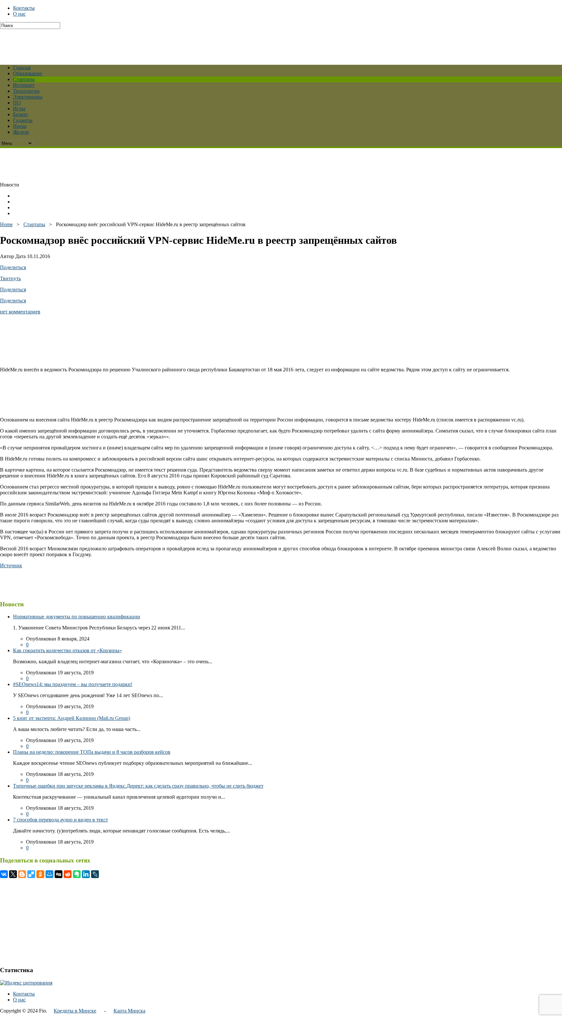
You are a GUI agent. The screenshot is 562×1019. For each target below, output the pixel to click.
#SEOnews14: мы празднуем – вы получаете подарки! (72, 684)
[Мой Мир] (49, 874)
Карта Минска (129, 1010)
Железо (21, 132)
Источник (11, 565)
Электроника (27, 97)
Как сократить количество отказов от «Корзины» (67, 650)
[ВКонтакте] (4, 874)
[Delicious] (31, 874)
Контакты (24, 8)
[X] (13, 874)
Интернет (23, 85)
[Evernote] (77, 874)
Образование (27, 73)
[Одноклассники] (40, 874)
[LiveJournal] (95, 874)
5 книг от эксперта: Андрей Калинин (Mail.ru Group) (71, 718)
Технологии (26, 91)
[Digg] (58, 874)
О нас (19, 14)
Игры (19, 108)
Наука (19, 126)
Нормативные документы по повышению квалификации (76, 616)
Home (6, 224)
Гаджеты (23, 120)
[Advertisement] (157, 43)
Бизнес (20, 114)
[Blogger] (22, 874)
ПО (17, 102)
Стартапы (24, 79)
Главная (22, 67)
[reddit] (68, 874)
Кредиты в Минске (75, 1010)
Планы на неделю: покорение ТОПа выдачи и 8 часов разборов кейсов (91, 752)
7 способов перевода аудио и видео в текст (60, 819)
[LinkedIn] (86, 874)
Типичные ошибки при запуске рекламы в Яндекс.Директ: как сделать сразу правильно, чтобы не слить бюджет (138, 786)
